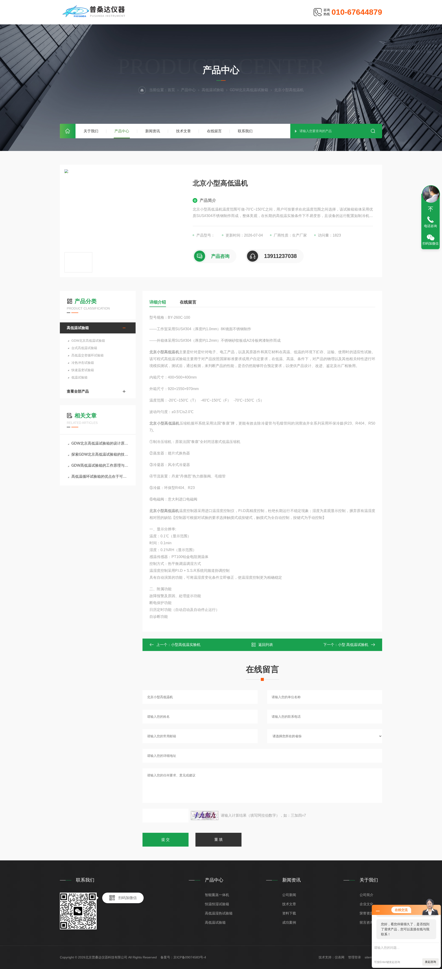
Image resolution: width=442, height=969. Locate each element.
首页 (68, 131)
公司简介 (366, 895)
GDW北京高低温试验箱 (249, 90)
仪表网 (339, 957)
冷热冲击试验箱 (82, 362)
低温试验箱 (79, 377)
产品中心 (121, 131)
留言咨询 (366, 922)
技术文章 (183, 131)
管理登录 (354, 957)
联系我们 (245, 131)
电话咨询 (430, 226)
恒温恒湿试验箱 (217, 904)
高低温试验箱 (213, 90)
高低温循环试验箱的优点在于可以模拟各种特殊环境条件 (100, 476)
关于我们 (91, 131)
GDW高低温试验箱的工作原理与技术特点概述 (100, 465)
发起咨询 (430, 961)
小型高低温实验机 (186, 645)
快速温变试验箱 (82, 370)
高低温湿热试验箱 (219, 913)
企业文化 (366, 904)
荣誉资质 (366, 913)
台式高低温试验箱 (84, 348)
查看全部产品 (78, 391)
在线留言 (214, 131)
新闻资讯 (152, 131)
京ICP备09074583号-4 (189, 957)
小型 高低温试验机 (353, 645)
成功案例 (289, 922)
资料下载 (289, 913)
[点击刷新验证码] (204, 815)
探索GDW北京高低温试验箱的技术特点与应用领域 (100, 454)
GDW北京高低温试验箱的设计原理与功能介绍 (100, 443)
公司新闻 (289, 895)
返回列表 (265, 645)
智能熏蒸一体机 (217, 895)
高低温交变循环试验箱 (87, 355)
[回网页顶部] (430, 209)
